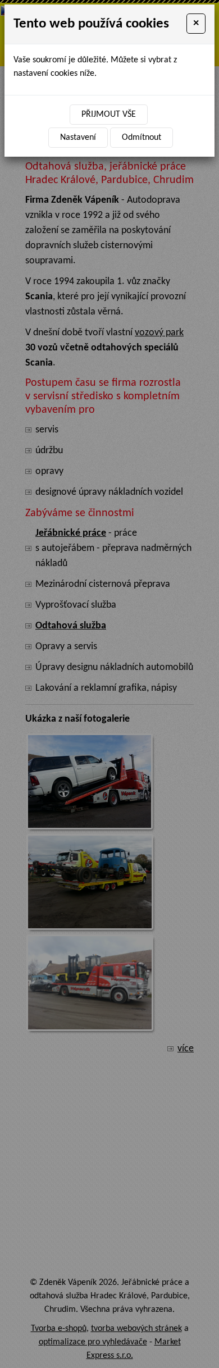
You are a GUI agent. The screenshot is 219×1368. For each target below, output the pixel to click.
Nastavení (78, 137)
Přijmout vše (108, 114)
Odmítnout (141, 137)
